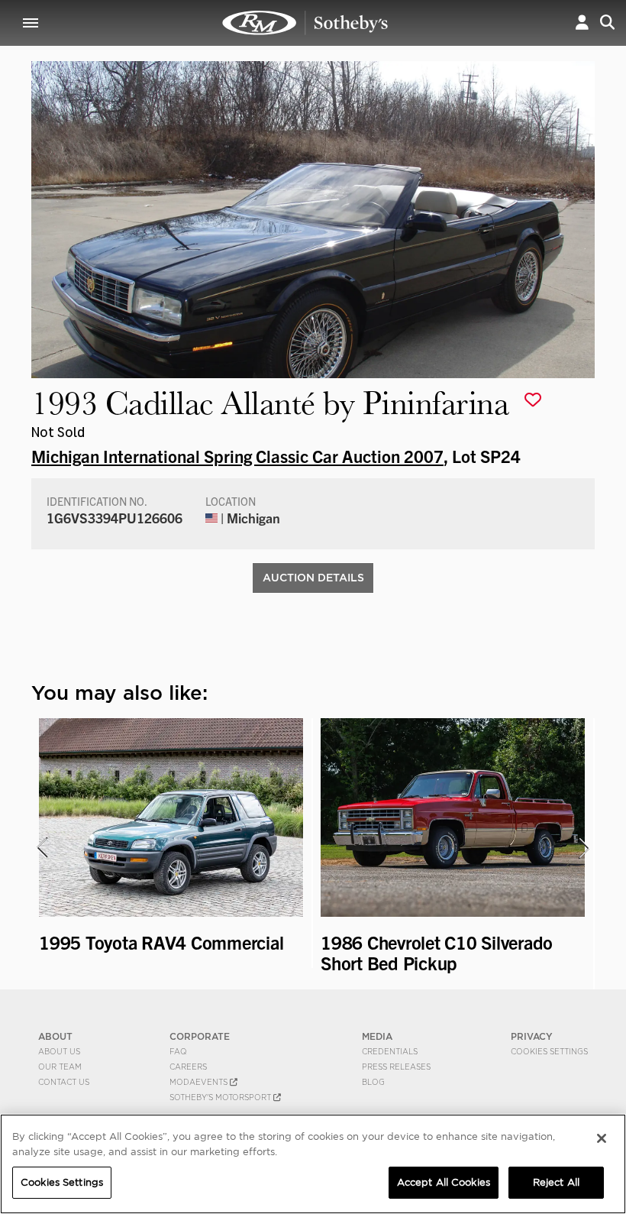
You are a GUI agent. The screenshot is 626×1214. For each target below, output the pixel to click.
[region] (313, 1164)
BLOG (373, 1081)
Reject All (556, 1182)
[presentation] (41, 848)
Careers (188, 1066)
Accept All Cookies (443, 1182)
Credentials (390, 1051)
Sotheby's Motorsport (221, 1097)
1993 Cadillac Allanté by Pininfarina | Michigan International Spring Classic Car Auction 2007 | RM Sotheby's (305, 23)
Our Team (60, 1066)
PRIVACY (532, 1036)
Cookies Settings (549, 1051)
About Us (59, 1051)
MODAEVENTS (199, 1081)
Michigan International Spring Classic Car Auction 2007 (237, 455)
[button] (582, 22)
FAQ (178, 1051)
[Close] (601, 1138)
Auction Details (313, 577)
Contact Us (63, 1081)
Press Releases (396, 1066)
